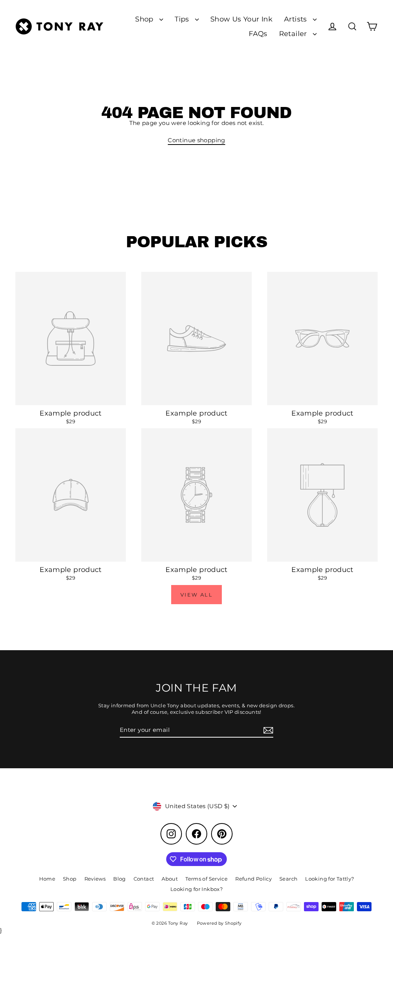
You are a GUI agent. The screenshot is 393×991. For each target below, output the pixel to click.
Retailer (294, 33)
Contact (144, 879)
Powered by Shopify (219, 923)
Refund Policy (253, 879)
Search (288, 879)
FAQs (258, 33)
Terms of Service (206, 879)
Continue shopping (196, 140)
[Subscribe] (267, 730)
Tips (183, 19)
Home (47, 879)
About (170, 879)
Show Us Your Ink (241, 19)
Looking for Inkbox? (196, 889)
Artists (296, 19)
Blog (119, 879)
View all (196, 595)
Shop (145, 19)
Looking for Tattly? (329, 879)
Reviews (95, 879)
